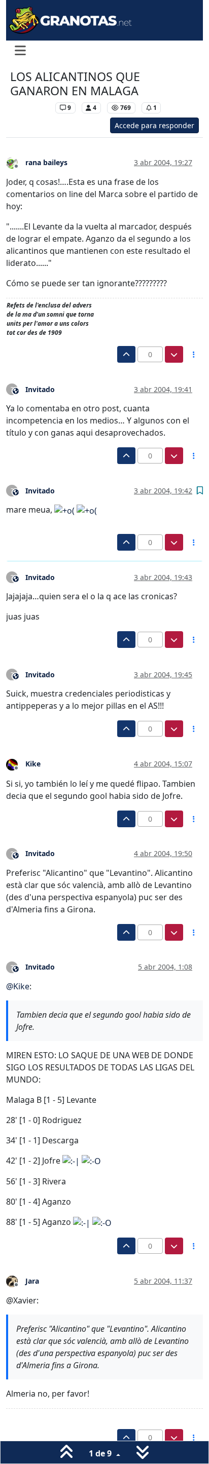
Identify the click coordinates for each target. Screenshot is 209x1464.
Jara (32, 1281)
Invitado (40, 389)
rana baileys (46, 162)
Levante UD (30, 107)
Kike (33, 763)
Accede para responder (154, 125)
